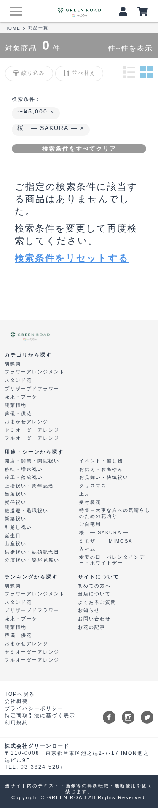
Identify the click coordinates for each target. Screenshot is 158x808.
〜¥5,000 (33, 111)
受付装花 (90, 502)
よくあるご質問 (97, 602)
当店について (94, 593)
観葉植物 (16, 405)
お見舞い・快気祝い (104, 477)
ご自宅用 (90, 524)
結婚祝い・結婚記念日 (32, 551)
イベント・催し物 (101, 460)
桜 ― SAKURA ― (48, 127)
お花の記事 (91, 627)
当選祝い (16, 493)
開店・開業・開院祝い (32, 460)
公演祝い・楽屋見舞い (32, 559)
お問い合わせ (94, 618)
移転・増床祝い (24, 469)
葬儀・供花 (18, 413)
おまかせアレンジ (26, 421)
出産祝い (16, 543)
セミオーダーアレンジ (32, 429)
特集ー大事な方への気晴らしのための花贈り (114, 513)
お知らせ (89, 610)
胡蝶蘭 (13, 363)
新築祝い (16, 518)
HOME (13, 28)
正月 (84, 493)
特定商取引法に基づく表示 (40, 716)
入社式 (87, 548)
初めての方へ (94, 585)
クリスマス (93, 485)
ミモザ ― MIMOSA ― (109, 540)
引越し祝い (18, 527)
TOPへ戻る (20, 694)
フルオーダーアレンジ (32, 437)
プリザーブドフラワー (32, 388)
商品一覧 (38, 27)
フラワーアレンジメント (35, 371)
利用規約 (16, 723)
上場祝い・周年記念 (29, 485)
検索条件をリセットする (72, 258)
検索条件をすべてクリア (79, 148)
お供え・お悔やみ (101, 469)
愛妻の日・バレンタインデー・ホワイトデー (112, 559)
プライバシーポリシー (34, 708)
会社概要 (16, 701)
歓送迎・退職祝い (26, 510)
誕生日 (13, 535)
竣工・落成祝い (24, 477)
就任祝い (16, 502)
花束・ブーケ (21, 396)
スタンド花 (18, 380)
